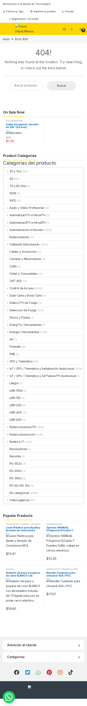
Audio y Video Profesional (27, 207)
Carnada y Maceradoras (25, 259)
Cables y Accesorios (23, 251)
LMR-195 (15, 398)
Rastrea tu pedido (45, 11)
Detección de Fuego (23, 310)
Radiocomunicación (22, 434)
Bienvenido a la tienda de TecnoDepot (27, 3)
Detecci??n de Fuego (24, 302)
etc (12, 339)
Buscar (61, 85)
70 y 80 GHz (18, 186)
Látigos (14, 383)
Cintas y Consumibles (23, 273)
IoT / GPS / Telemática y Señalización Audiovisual (42, 368)
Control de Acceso (22, 288)
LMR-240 (15, 405)
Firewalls (15, 346)
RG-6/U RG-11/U (20, 485)
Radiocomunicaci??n (23, 427)
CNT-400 (16, 281)
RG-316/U (16, 478)
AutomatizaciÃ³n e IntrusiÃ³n (28, 222)
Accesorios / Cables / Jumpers (23, 524)
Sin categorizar (14, 120)
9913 (13, 200)
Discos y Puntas (20, 317)
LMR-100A (16, 390)
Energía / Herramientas (24, 332)
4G (11, 178)
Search (65, 29)
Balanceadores (19, 237)
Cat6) (13, 266)
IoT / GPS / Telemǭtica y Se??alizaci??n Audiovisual (43, 376)
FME (12, 354)
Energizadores (54, 524)
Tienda (69, 11)
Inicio (6, 39)
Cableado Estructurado (25, 244)
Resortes (15, 456)
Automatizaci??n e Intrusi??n (28, 215)
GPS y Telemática (21, 361)
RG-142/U (16, 463)
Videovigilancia (20, 500)
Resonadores (18, 449)
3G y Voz (15, 171)
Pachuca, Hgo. (15, 11)
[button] (9, 697)
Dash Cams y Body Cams (26, 295)
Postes (10, 569)
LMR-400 (16, 412)
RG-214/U (16, 470)
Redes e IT (17, 441)
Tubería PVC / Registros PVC (62, 569)
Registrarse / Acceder (25, 18)
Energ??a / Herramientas (25, 324)
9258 (13, 193)
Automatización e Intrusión (27, 229)
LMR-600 (16, 419)
